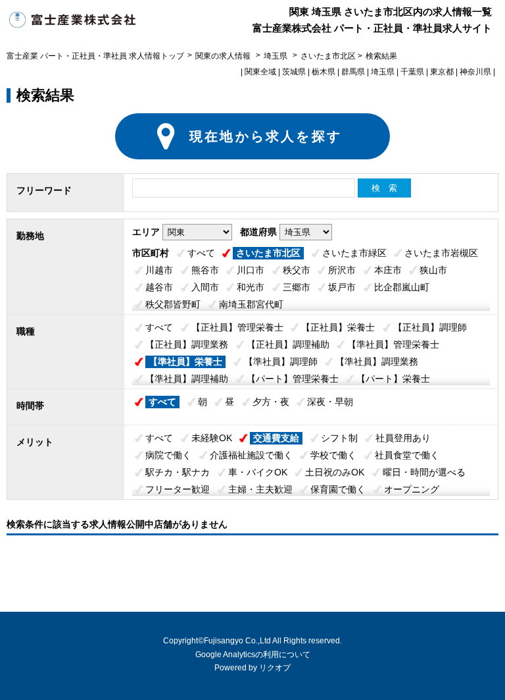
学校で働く (333, 455)
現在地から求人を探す (265, 136)
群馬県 (353, 71)
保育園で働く (338, 489)
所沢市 (342, 270)
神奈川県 (475, 71)
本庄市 (388, 270)
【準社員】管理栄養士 (393, 344)
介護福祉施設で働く (251, 455)
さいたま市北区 (268, 253)
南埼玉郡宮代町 (251, 304)
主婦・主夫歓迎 (260, 489)
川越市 (159, 270)
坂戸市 (342, 287)
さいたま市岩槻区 (441, 253)
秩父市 (296, 270)
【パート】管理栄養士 (293, 378)
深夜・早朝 (330, 401)
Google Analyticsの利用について (252, 654)
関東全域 (260, 71)
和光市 (250, 287)
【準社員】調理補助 (186, 378)
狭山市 (433, 270)
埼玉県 (275, 56)
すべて (201, 253)
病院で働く (168, 455)
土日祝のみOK (334, 472)
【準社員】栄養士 (185, 361)
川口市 (250, 270)
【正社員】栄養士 (338, 327)
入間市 (205, 287)
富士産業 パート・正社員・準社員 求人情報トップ (95, 56)
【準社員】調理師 (281, 361)
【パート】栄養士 (393, 378)
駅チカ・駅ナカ (177, 472)
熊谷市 (205, 270)
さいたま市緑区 (354, 253)
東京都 (442, 71)
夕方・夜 (270, 401)
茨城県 (294, 71)
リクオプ (275, 667)
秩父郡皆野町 (173, 304)
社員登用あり (403, 438)
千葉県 (412, 71)
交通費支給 (276, 438)
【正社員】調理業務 (186, 344)
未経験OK (211, 438)
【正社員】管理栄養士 (237, 327)
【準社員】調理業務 (376, 361)
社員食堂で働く (407, 455)
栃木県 (323, 71)
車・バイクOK (257, 472)
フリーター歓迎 (177, 489)
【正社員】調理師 (430, 327)
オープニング (411, 489)
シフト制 (339, 438)
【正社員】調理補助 (288, 344)
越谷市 (159, 287)
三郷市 (296, 287)
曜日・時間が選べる (424, 472)
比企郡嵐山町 (401, 287)
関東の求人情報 (223, 56)
